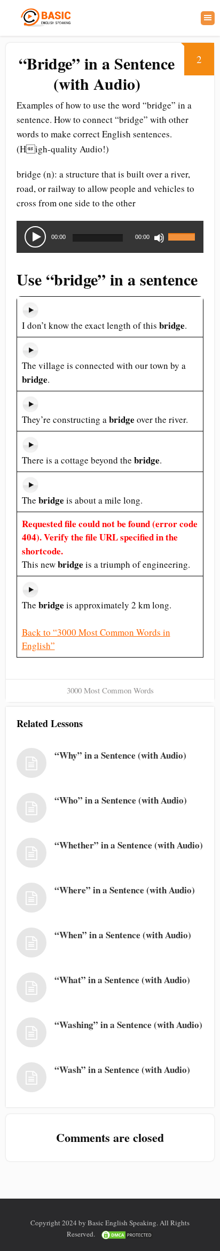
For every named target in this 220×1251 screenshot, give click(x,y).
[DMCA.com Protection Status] (127, 1234)
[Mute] (159, 238)
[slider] (183, 230)
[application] (110, 237)
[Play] (35, 237)
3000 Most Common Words (110, 690)
